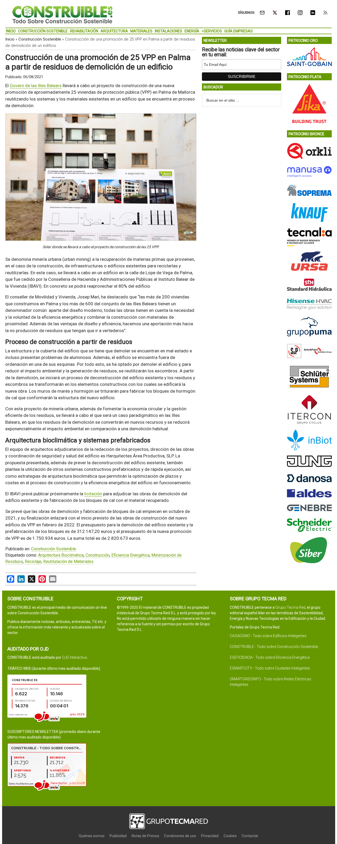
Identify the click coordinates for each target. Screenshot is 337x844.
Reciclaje (33, 561)
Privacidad (210, 836)
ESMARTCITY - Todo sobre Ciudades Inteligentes (270, 668)
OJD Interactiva (74, 657)
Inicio (9, 39)
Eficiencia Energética (130, 555)
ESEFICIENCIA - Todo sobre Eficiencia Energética (270, 657)
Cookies (230, 836)
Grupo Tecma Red (290, 607)
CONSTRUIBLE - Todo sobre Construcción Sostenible (274, 647)
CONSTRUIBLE (62, 14)
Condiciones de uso (180, 836)
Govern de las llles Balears (36, 85)
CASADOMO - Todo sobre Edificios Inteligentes (268, 636)
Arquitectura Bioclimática (61, 555)
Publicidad (118, 836)
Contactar (250, 836)
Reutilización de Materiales (68, 561)
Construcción (98, 555)
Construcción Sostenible (39, 39)
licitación (93, 493)
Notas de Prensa (145, 836)
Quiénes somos (92, 836)
